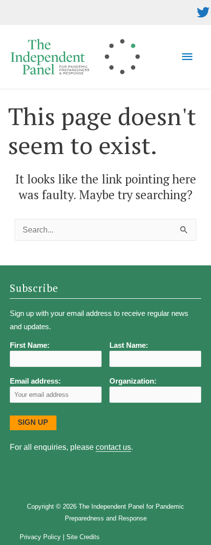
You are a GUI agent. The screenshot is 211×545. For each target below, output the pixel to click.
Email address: (35, 381)
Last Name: (128, 345)
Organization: (133, 381)
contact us (113, 446)
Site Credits (83, 537)
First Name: (30, 345)
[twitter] (203, 12)
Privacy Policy (40, 537)
